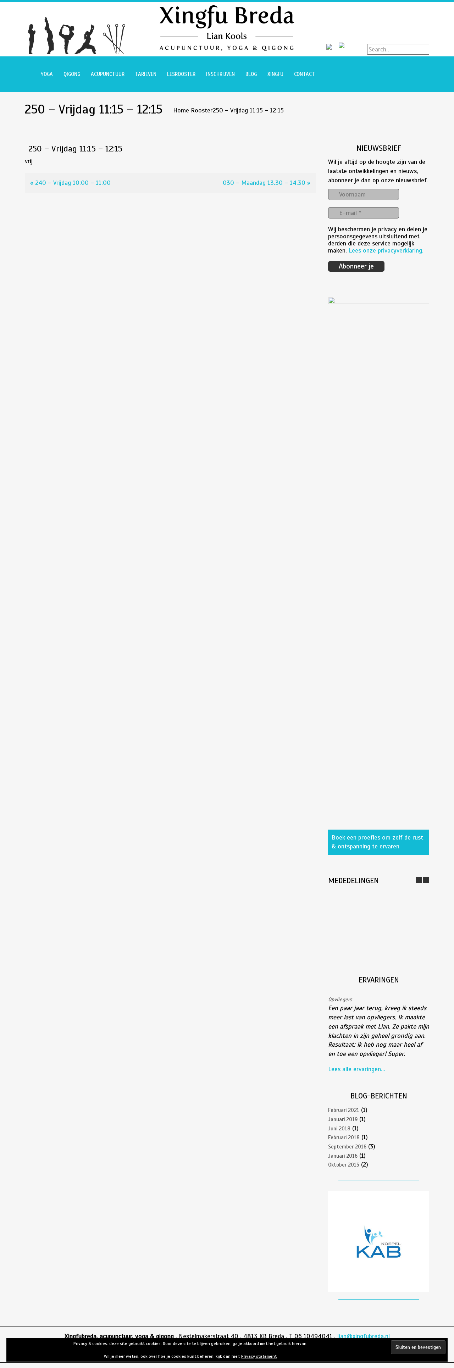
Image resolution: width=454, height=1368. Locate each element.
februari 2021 (343, 1110)
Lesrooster (181, 74)
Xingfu (275, 74)
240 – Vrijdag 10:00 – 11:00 (73, 183)
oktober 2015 (343, 1165)
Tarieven (145, 74)
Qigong (71, 74)
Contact (304, 74)
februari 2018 (344, 1137)
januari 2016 (343, 1156)
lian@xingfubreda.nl (363, 1336)
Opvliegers (340, 999)
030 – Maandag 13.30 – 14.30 (264, 183)
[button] (426, 880)
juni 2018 (339, 1128)
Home (181, 110)
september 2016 (347, 1146)
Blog (251, 74)
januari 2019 (343, 1119)
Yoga (47, 74)
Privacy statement (259, 1356)
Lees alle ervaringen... (356, 1069)
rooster (201, 110)
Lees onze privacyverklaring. (386, 250)
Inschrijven (220, 74)
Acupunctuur (107, 74)
